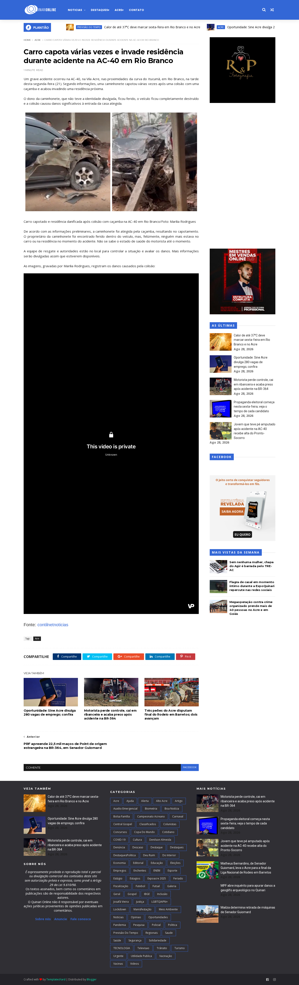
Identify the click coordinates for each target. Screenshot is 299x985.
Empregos (119, 870)
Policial (156, 925)
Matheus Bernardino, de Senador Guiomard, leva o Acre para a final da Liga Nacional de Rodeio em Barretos (246, 868)
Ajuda (130, 801)
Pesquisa (138, 925)
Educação (157, 863)
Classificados (147, 824)
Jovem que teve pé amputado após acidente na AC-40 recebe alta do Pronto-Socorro (245, 845)
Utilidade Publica (141, 956)
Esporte (172, 870)
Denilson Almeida (160, 840)
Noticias (75, 10)
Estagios (135, 878)
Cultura (137, 840)
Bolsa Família (121, 816)
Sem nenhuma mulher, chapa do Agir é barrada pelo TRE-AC (251, 566)
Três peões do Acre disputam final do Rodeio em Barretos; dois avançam (170, 714)
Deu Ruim (149, 855)
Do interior (169, 855)
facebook (190, 767)
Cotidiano (168, 832)
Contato (136, 10)
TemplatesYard (55, 979)
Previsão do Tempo (67, 27)
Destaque (157, 847)
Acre (118, 10)
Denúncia (119, 847)
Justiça (140, 902)
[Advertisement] (242, 176)
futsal (156, 886)
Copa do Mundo (144, 832)
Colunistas (169, 824)
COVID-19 (119, 840)
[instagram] (274, 979)
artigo (179, 801)
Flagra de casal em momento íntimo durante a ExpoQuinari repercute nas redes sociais (251, 586)
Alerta (145, 801)
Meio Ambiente (168, 909)
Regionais (152, 933)
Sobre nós (43, 919)
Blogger (92, 979)
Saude (169, 933)
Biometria (151, 808)
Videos (134, 964)
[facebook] (267, 979)
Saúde (117, 940)
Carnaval (177, 816)
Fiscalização (120, 886)
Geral (116, 894)
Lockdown (119, 909)
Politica (172, 925)
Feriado (178, 878)
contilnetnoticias (52, 624)
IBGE (147, 894)
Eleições (175, 863)
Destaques (99, 10)
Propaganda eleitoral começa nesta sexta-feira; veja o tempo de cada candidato (254, 406)
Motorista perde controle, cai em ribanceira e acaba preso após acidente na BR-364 (110, 714)
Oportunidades (158, 917)
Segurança (134, 940)
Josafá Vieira (121, 902)
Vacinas (118, 964)
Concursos (120, 832)
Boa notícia (172, 808)
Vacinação (165, 956)
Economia (119, 863)
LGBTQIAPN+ (159, 902)
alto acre (161, 801)
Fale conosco (80, 919)
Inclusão (162, 894)
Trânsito (162, 948)
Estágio (117, 878)
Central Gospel (122, 824)
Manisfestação (142, 909)
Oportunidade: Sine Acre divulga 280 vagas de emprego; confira (250, 27)
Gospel (132, 894)
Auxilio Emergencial (125, 808)
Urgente (118, 956)
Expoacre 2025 (157, 878)
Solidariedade (157, 940)
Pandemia (119, 925)
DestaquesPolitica (124, 855)
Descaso (137, 847)
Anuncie (61, 919)
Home (27, 40)
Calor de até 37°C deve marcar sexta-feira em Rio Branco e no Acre (130, 27)
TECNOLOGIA (121, 948)
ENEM (156, 870)
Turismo (179, 948)
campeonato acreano (151, 816)
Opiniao (136, 917)
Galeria (171, 886)
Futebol (140, 886)
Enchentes (140, 870)
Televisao (143, 948)
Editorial (138, 863)
